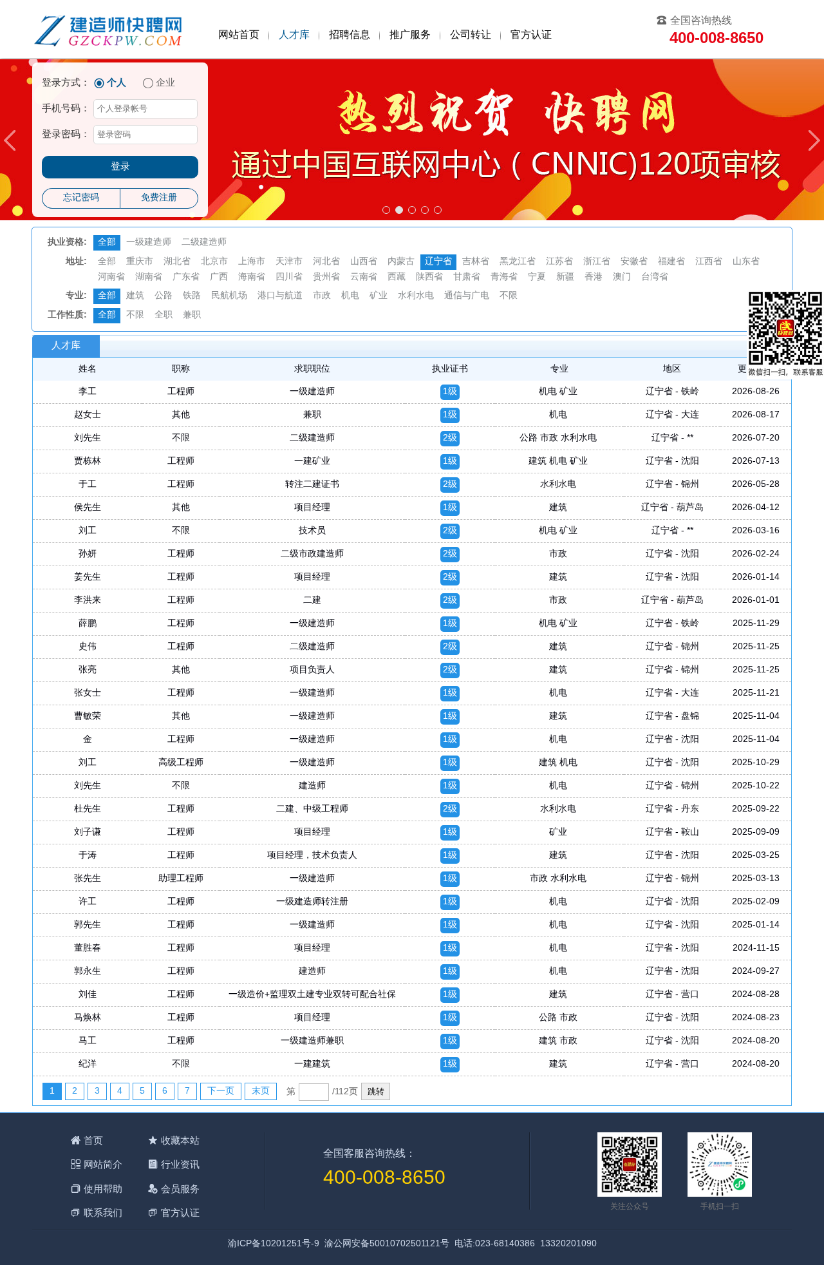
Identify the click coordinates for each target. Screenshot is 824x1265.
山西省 (363, 262)
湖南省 (148, 277)
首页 (93, 1140)
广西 (219, 277)
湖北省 (177, 262)
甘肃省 (466, 277)
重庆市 (139, 262)
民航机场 (229, 296)
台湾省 (654, 277)
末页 (261, 1091)
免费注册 (159, 198)
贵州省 (326, 277)
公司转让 (470, 35)
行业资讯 (180, 1164)
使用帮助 (103, 1189)
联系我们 (103, 1212)
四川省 (289, 277)
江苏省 (559, 262)
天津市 (289, 262)
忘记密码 (81, 198)
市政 (322, 296)
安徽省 (634, 262)
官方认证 (531, 35)
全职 (163, 315)
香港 (594, 277)
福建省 (671, 262)
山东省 (746, 262)
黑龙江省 (518, 262)
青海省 (504, 277)
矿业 (379, 296)
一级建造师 (148, 242)
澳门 (622, 277)
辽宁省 (438, 262)
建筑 (135, 296)
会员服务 (180, 1189)
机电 (350, 296)
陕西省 (429, 277)
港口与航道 (280, 296)
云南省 (363, 277)
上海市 (251, 262)
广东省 (186, 277)
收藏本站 (180, 1140)
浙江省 (596, 262)
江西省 (708, 262)
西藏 (397, 277)
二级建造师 (204, 242)
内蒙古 (401, 262)
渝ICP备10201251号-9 (273, 1244)
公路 (163, 296)
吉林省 (475, 262)
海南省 (251, 277)
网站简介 (103, 1164)
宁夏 (537, 277)
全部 (107, 242)
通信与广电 (466, 296)
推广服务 (410, 35)
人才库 (294, 35)
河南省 (111, 277)
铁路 (192, 296)
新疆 (565, 277)
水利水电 (416, 296)
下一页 (220, 1091)
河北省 (326, 262)
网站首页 (238, 35)
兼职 (192, 315)
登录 (120, 167)
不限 (509, 296)
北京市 (214, 262)
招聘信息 (349, 35)
